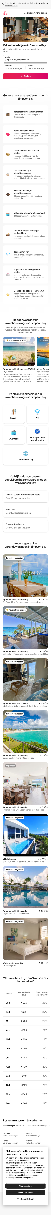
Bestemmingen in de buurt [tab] (13, 1126)
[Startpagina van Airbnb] (5, 13)
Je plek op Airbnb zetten (35, 13)
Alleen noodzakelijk (26, 1192)
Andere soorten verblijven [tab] (38, 1126)
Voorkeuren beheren (25, 1199)
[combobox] (25, 59)
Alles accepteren (25, 1186)
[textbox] (14, 68)
